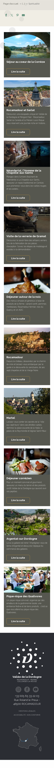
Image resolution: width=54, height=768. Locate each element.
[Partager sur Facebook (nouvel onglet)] (6, 15)
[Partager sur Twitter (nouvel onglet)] (11, 15)
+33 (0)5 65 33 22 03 (27, 695)
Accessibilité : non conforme (27, 715)
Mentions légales (27, 711)
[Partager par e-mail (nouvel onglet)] (23, 15)
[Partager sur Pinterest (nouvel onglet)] (17, 15)
